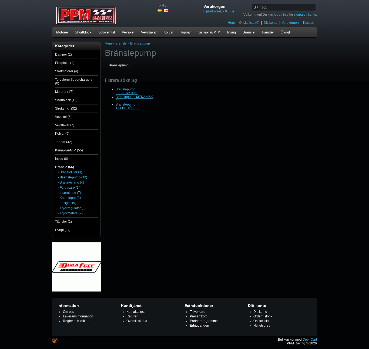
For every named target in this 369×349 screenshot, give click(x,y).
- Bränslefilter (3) (70, 172)
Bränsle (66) (64, 167)
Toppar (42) (63, 142)
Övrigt (285, 32)
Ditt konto (270, 23)
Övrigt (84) (63, 230)
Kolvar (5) (62, 133)
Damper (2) (63, 54)
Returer (131, 316)
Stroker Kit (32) (66, 108)
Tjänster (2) (63, 221)
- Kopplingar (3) (69, 198)
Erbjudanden (199, 325)
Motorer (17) (64, 92)
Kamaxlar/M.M (208, 32)
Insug (231, 32)
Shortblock (83, 32)
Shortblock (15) (66, 100)
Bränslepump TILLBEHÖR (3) (127, 106)
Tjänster (267, 32)
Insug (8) (61, 159)
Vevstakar (149, 32)
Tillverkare (197, 312)
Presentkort (198, 316)
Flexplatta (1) (64, 63)
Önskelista (261, 321)
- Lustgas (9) (67, 203)
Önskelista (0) (249, 23)
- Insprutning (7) (69, 193)
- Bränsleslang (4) (71, 182)
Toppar (185, 32)
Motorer (62, 32)
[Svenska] (159, 10)
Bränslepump (140, 43)
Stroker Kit (106, 32)
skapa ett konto (305, 14)
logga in (280, 14)
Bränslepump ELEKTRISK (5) (127, 91)
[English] (166, 10)
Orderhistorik (262, 316)
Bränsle (248, 32)
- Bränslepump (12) (72, 177)
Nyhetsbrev (261, 325)
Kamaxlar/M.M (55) (69, 150)
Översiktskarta (136, 321)
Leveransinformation (78, 316)
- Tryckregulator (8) (72, 208)
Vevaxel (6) (63, 117)
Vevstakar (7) (64, 125)
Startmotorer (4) (66, 71)
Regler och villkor (76, 321)
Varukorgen (290, 23)
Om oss (68, 312)
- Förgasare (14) (70, 187)
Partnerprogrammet (204, 321)
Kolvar (168, 32)
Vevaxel (128, 32)
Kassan (308, 23)
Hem (231, 23)
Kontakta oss (135, 312)
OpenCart (310, 339)
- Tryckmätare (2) (70, 213)
